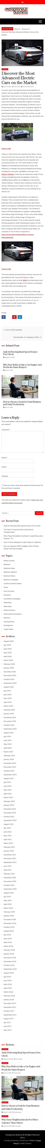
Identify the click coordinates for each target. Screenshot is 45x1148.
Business (7, 564)
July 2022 (7, 828)
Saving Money (9, 621)
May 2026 (8, 653)
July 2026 (7, 645)
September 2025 (10, 683)
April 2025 (8, 702)
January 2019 (9, 954)
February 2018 (9, 996)
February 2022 (9, 847)
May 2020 (8, 900)
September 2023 (10, 775)
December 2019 (10, 919)
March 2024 (8, 752)
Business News (9, 576)
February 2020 (9, 912)
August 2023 (9, 778)
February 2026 (9, 664)
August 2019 (9, 931)
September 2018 (10, 969)
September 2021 (10, 862)
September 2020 (10, 889)
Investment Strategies (12, 599)
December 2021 (10, 855)
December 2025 (10, 672)
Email (4, 467)
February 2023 (9, 801)
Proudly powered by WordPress (16, 1140)
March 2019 (8, 946)
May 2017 (8, 1030)
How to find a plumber (14, 330)
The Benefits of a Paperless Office (26, 337)
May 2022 (8, 836)
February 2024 (9, 755)
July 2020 (7, 897)
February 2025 (9, 710)
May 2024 (8, 744)
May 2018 (8, 984)
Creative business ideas (12, 583)
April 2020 (8, 904)
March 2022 (8, 843)
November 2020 (10, 881)
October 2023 (9, 771)
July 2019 (7, 935)
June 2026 (8, 649)
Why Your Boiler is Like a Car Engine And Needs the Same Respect (22, 366)
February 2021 (9, 874)
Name (4, 458)
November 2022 (10, 813)
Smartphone (8, 625)
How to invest (9, 591)
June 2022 (8, 832)
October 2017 (9, 1011)
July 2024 (7, 736)
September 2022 (10, 820)
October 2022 (9, 816)
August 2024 (9, 733)
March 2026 (8, 660)
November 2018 (10, 961)
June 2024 (8, 740)
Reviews (5, 69)
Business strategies (11, 580)
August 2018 (9, 973)
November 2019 (10, 923)
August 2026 (9, 641)
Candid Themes (25, 1143)
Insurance (7, 595)
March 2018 (8, 992)
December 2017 (10, 1003)
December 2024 (10, 717)
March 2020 (8, 908)
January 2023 (9, 805)
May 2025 (8, 698)
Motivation (8, 606)
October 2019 (9, 927)
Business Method (10, 572)
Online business (9, 610)
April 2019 (8, 942)
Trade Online (8, 629)
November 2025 (10, 675)
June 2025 (8, 694)
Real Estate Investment (12, 614)
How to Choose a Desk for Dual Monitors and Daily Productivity (22, 403)
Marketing (7, 602)
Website (5, 476)
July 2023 (7, 782)
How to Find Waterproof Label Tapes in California (22, 542)
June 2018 (8, 980)
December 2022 (10, 809)
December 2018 (10, 958)
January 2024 (9, 759)
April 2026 (8, 656)
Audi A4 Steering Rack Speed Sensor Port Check (20, 353)
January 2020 (9, 916)
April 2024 (8, 748)
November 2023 (10, 767)
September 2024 (10, 729)
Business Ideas (9, 568)
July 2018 (7, 977)
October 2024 (9, 725)
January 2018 (9, 999)
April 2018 (8, 988)
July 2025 (7, 691)
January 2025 (9, 714)
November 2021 (10, 858)
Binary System (9, 560)
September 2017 (10, 1015)
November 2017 (10, 1007)
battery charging (8, 174)
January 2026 (9, 668)
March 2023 (8, 797)
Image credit (6, 148)
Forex (6, 587)
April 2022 (8, 839)
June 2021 (8, 866)
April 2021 (8, 870)
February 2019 (9, 950)
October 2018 (9, 965)
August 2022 (9, 824)
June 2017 (8, 1026)
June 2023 (8, 786)
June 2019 (8, 938)
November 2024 (10, 721)
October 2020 (9, 885)
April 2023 (8, 794)
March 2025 (8, 706)
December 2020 (10, 877)
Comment (6, 430)
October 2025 (9, 679)
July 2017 (7, 1022)
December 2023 (10, 763)
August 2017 (9, 1019)
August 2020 (9, 893)
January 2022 (9, 851)
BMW (25, 280)
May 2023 (8, 790)
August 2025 (9, 687)
